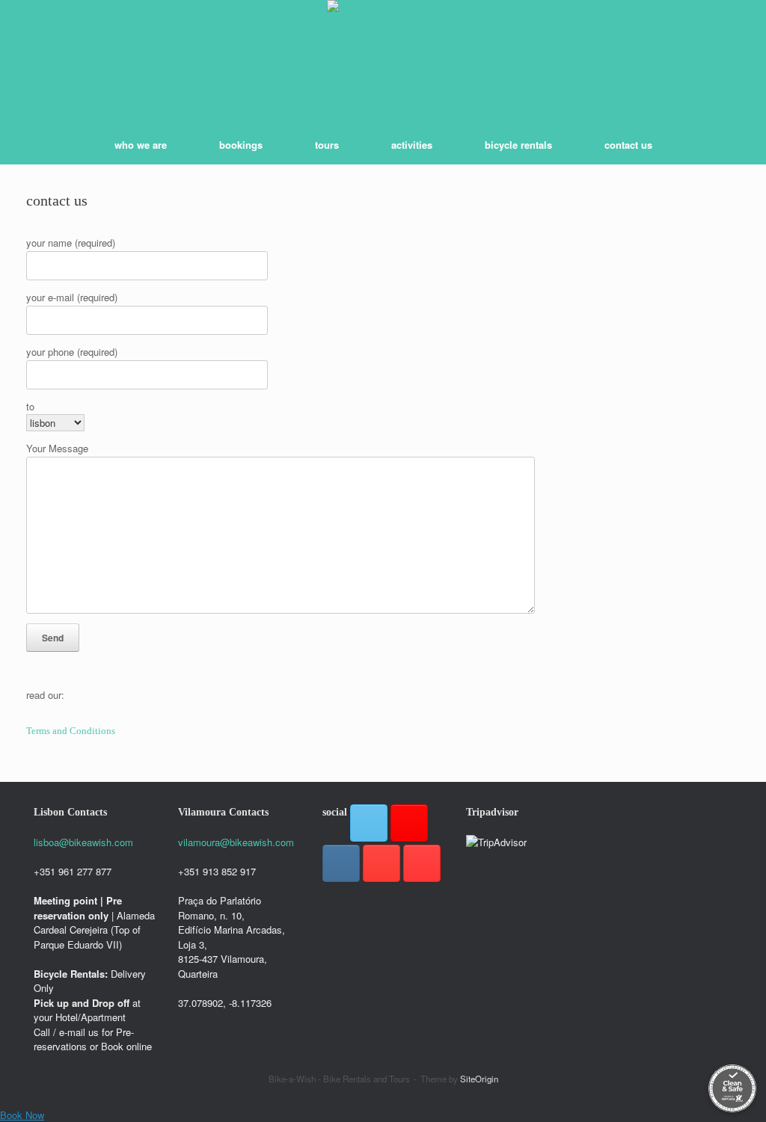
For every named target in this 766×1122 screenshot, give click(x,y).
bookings (241, 145)
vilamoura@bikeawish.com (236, 842)
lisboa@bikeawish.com (83, 842)
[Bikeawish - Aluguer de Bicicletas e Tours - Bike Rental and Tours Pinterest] (381, 863)
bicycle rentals (518, 145)
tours (327, 145)
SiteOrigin (479, 1079)
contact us (628, 145)
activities (411, 145)
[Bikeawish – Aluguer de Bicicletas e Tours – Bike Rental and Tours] (383, 56)
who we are (140, 145)
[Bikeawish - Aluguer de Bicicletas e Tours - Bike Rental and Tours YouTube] (422, 863)
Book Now (22, 1115)
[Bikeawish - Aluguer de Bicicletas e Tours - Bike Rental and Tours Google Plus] (409, 823)
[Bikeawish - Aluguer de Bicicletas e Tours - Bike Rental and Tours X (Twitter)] (368, 823)
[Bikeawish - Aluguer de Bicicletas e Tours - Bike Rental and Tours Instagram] (341, 863)
